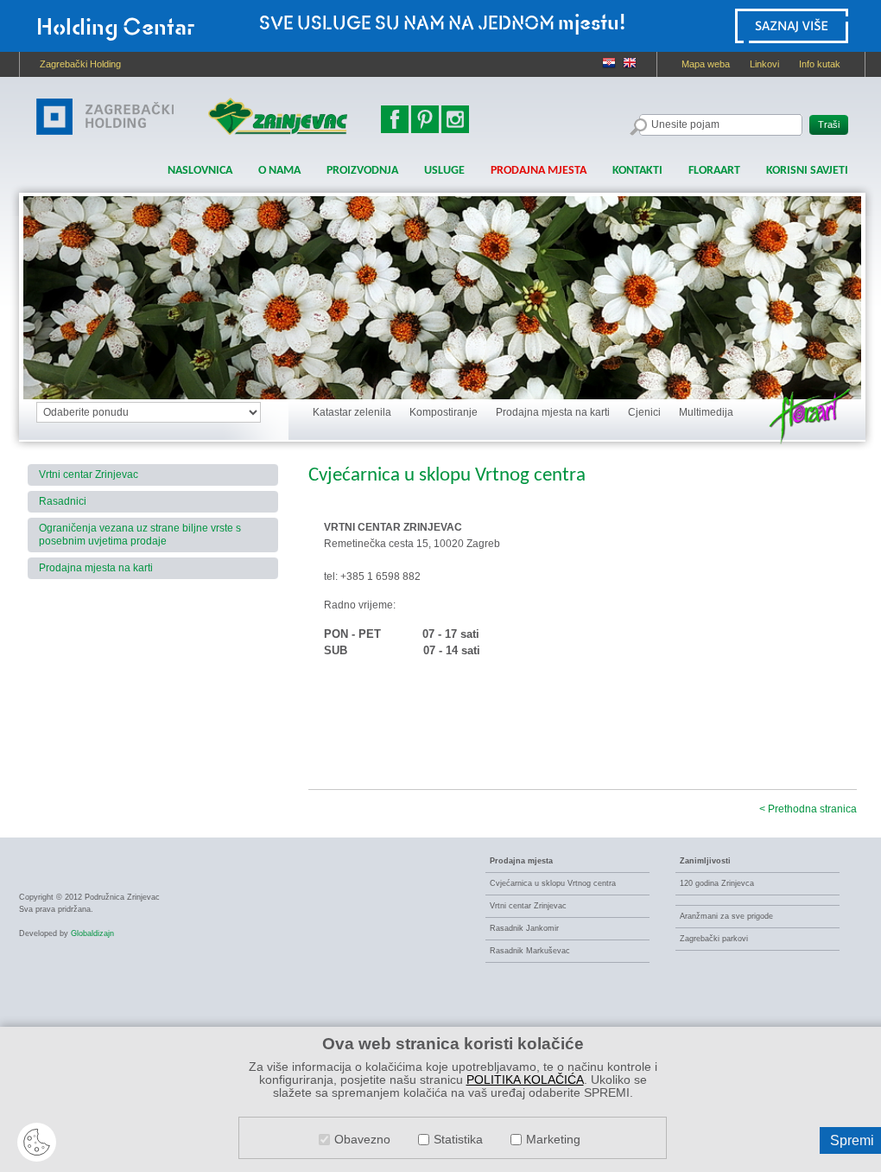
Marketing (553, 1139)
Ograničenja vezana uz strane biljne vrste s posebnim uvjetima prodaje (140, 534)
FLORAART (714, 170)
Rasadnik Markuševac (530, 950)
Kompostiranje (443, 412)
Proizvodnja (362, 170)
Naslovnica (200, 170)
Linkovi (764, 64)
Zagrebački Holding (80, 64)
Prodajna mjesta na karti (553, 412)
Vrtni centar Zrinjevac (88, 474)
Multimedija (706, 412)
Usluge (444, 170)
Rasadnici (62, 501)
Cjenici (644, 412)
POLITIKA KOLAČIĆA (525, 1079)
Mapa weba (705, 64)
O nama (279, 170)
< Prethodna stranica (808, 809)
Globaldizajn (92, 933)
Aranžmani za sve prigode (726, 916)
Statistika (458, 1139)
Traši (829, 124)
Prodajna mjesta (538, 170)
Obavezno (362, 1139)
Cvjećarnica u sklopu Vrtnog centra (553, 883)
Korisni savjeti (807, 170)
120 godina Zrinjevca (717, 883)
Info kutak (819, 64)
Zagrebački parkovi (714, 938)
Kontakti (637, 170)
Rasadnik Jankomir (524, 928)
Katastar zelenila (352, 412)
